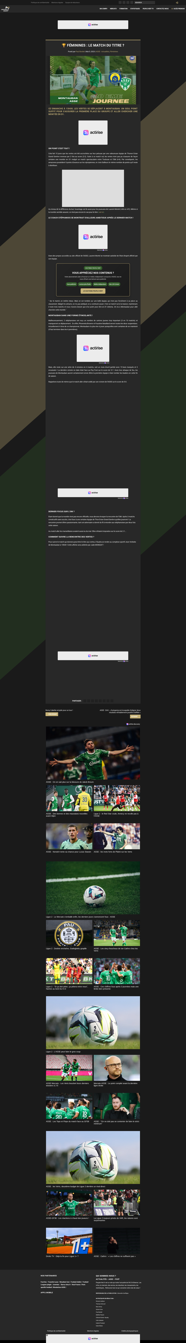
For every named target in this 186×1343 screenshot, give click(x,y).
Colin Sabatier (99, 1320)
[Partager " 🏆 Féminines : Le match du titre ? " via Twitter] (89, 701)
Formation (123, 9)
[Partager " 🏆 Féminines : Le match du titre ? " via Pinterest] (100, 701)
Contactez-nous (162, 9)
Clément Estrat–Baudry (102, 1317)
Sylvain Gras (99, 1309)
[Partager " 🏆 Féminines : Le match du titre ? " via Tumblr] (96, 701)
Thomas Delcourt (100, 1304)
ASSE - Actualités (102, 51)
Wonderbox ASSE (59, 1287)
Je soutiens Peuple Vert (93, 291)
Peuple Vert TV (148, 9)
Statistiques (135, 9)
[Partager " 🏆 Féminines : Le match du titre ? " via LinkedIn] (104, 701)
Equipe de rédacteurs (72, 2)
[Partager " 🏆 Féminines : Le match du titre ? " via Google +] (92, 701)
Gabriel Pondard (100, 1323)
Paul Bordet (80, 51)
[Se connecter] (177, 3)
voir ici (101, 212)
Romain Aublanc (100, 1301)
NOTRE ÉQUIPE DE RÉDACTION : (105, 1298)
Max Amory (99, 1306)
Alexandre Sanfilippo (122, 1293)
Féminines (114, 51)
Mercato (113, 9)
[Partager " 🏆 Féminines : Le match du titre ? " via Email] (108, 701)
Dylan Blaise (99, 1326)
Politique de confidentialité (40, 2)
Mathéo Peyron (100, 1315)
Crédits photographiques (129, 1331)
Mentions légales (57, 2)
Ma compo (103, 9)
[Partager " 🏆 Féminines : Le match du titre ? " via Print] (112, 701)
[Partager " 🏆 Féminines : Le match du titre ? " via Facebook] (85, 701)
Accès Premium (178, 9)
